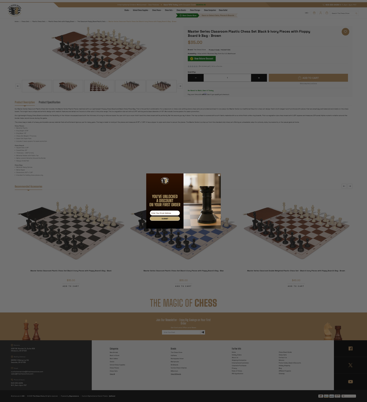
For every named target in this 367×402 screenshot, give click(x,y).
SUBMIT (165, 218)
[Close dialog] (219, 175)
